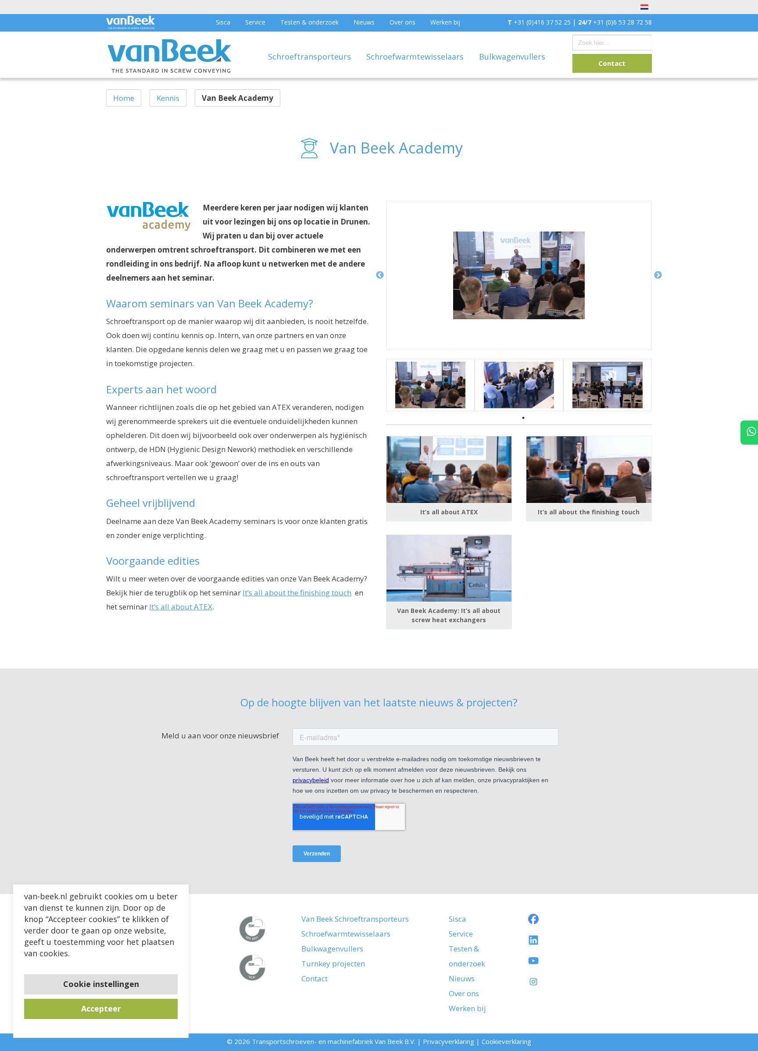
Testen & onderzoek (309, 22)
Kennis (168, 98)
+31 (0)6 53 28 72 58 (615, 22)
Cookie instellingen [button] (101, 984)
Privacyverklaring (448, 1041)
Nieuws (364, 22)
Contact (612, 63)
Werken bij (445, 22)
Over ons (402, 22)
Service (255, 22)
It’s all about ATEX (180, 607)
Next (658, 275)
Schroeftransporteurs (310, 56)
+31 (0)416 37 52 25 (539, 22)
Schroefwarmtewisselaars (416, 56)
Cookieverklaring (506, 1041)
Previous (379, 275)
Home (123, 98)
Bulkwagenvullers (512, 56)
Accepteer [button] (101, 1008)
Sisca (223, 22)
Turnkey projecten (333, 963)
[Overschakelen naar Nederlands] (644, 6)
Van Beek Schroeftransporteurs (355, 919)
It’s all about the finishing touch (297, 593)
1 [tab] (523, 417)
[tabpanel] (430, 385)
